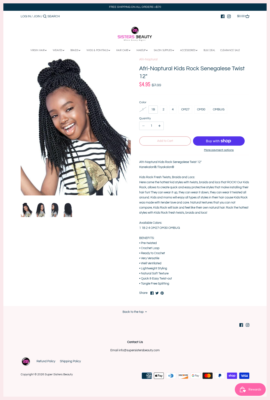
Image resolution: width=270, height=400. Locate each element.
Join (36, 16)
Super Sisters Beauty (59, 374)
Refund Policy (45, 361)
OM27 (185, 109)
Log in (26, 16)
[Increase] (159, 126)
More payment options (219, 150)
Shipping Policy (70, 361)
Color (142, 102)
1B (153, 109)
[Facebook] (222, 16)
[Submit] (45, 17)
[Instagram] (229, 16)
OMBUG (218, 109)
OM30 (201, 109)
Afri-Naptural (148, 59)
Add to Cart (165, 140)
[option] (26, 209)
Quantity (145, 118)
